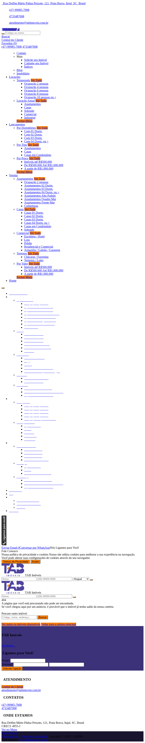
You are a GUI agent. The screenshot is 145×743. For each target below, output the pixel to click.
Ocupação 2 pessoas (36, 83)
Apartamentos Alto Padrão (40, 195)
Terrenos (22, 253)
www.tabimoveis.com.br (33, 739)
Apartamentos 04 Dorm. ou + (41, 192)
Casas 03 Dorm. (33, 219)
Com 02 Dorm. (33, 134)
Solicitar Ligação (12, 668)
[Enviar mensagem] (91, 579)
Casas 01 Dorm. (33, 212)
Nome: (6, 660)
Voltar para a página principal (58, 624)
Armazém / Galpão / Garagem (42, 250)
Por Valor (22, 263)
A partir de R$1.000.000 (38, 168)
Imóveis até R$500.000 (38, 161)
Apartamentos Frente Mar (39, 202)
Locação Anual (26, 100)
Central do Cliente (12, 686)
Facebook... (8, 645)
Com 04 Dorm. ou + (36, 141)
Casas (27, 107)
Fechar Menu (24, 121)
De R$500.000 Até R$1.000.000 (43, 165)
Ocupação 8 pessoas (36, 93)
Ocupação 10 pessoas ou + (40, 97)
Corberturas (31, 205)
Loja (27, 239)
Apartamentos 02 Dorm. (38, 185)
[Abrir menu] (3, 287)
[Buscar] (3, 33)
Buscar (42, 617)
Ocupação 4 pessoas (36, 87)
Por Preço (22, 158)
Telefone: (7, 664)
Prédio (28, 243)
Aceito (35, 561)
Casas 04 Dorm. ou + (37, 222)
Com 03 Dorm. (33, 138)
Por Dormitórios (26, 127)
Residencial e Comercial (38, 246)
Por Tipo (22, 144)
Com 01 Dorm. (33, 131)
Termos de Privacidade (15, 561)
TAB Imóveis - (10, 29)
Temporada (23, 80)
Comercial (30, 114)
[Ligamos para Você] (4, 544)
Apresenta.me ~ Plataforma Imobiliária (25, 736)
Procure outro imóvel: (14, 613)
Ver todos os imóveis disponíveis (21, 624)
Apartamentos (32, 104)
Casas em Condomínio (37, 155)
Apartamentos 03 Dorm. (38, 189)
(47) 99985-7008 (19, 10)
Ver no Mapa (9, 729)
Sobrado (29, 110)
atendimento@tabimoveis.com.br (28, 22)
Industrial (29, 117)
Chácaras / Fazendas (36, 256)
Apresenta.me (10, 733)
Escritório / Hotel (34, 236)
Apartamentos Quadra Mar (40, 199)
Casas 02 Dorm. (33, 216)
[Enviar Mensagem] (74, 597)
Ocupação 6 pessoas (36, 90)
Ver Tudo (36, 80)
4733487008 (16, 16)
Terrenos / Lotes (33, 260)
